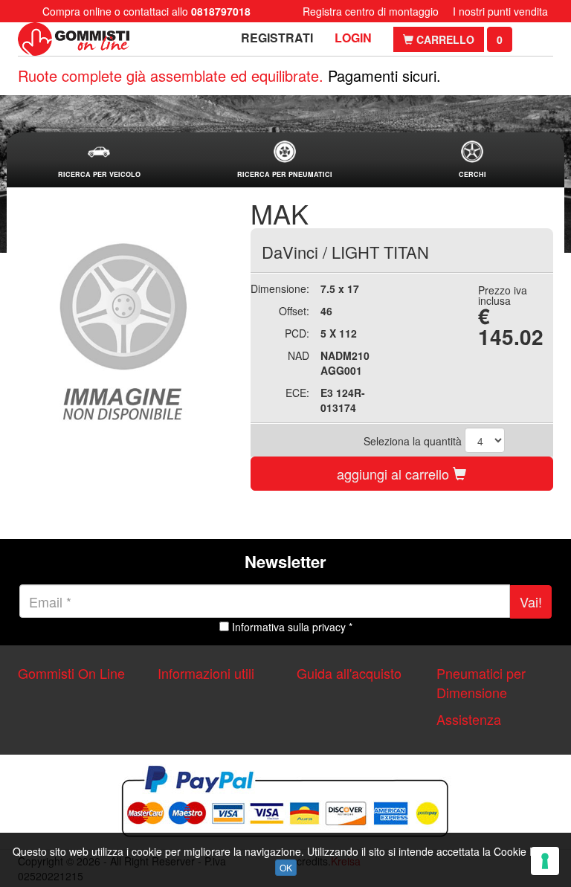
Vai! (531, 601)
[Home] (73, 39)
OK (286, 867)
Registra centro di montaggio (371, 11)
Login (353, 37)
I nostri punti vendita (500, 11)
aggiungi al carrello (395, 473)
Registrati (277, 37)
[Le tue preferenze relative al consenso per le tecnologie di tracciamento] (545, 861)
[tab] (99, 160)
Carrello (443, 39)
